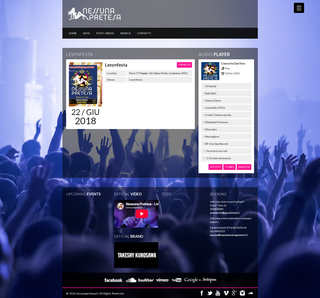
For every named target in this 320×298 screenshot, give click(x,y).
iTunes (229, 166)
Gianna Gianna (213, 100)
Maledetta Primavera (216, 122)
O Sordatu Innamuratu (219, 158)
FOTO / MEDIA (105, 33)
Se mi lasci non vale (217, 151)
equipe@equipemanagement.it (229, 234)
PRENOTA (184, 64)
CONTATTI (144, 33)
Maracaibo (211, 129)
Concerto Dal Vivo (233, 63)
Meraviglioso (212, 136)
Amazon (244, 166)
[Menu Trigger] (299, 8)
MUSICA (126, 33)
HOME (73, 33)
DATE (86, 33)
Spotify (215, 166)
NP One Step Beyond (216, 143)
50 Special (210, 86)
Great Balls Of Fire (215, 107)
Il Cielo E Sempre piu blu (218, 115)
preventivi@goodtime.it (225, 212)
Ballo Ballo (210, 93)
